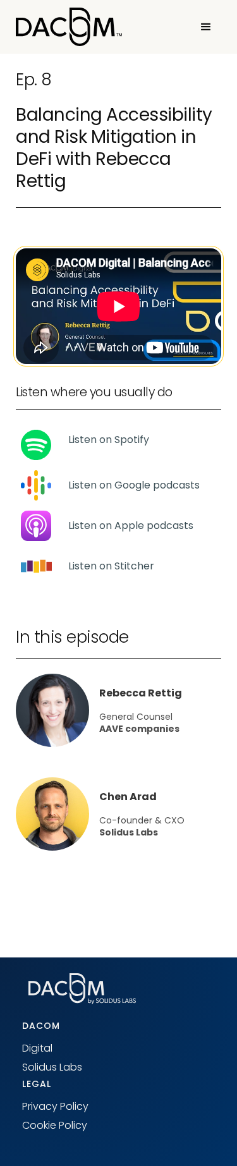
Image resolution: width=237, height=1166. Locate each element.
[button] (206, 27)
